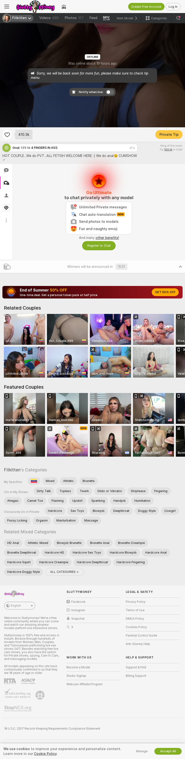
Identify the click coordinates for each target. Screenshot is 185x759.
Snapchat (78, 618)
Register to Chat (99, 245)
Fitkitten (12, 469)
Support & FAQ (136, 667)
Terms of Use (135, 610)
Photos (74, 18)
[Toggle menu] (6, 6)
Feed (93, 18)
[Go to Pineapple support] (40, 695)
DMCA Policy (135, 618)
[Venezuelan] (33, 481)
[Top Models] (63, 6)
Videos (49, 18)
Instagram (78, 610)
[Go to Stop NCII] (18, 709)
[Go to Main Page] (35, 6)
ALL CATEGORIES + (64, 572)
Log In (173, 6)
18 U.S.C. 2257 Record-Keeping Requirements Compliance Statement (52, 728)
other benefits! (107, 238)
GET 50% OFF (165, 292)
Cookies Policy (136, 627)
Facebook (78, 601)
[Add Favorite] (7, 134)
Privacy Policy (135, 601)
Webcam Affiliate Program (84, 684)
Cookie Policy (45, 754)
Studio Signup (76, 676)
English (16, 605)
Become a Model (78, 667)
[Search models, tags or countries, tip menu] (178, 18)
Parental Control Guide (141, 635)
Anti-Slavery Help (138, 644)
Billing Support (136, 676)
